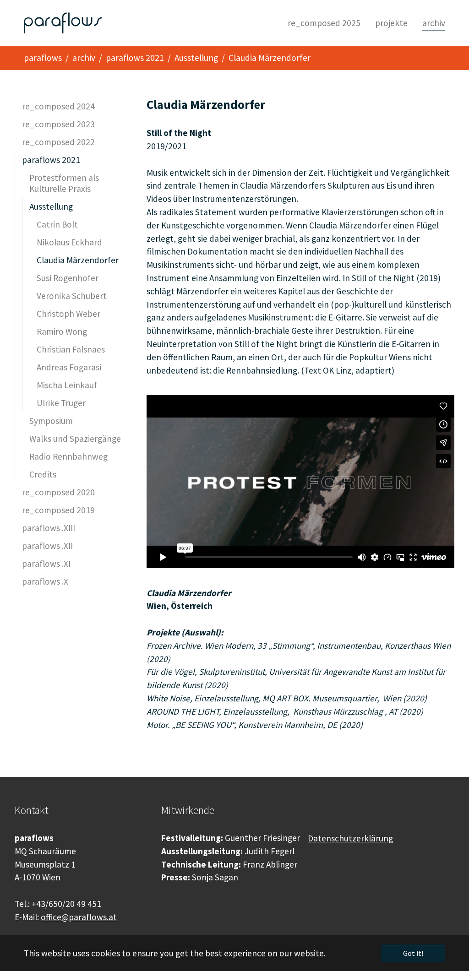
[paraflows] (63, 23)
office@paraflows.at (79, 916)
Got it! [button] (413, 953)
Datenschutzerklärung (350, 838)
